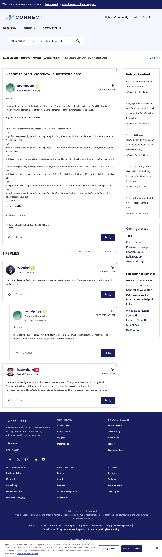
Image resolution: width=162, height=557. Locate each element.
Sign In (147, 17)
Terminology (114, 431)
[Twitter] (18, 459)
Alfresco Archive (52, 57)
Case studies (63, 425)
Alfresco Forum (134, 123)
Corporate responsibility (69, 491)
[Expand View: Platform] (34, 28)
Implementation (14, 473)
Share (22, 215)
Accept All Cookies (131, 548)
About (60, 479)
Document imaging (15, 497)
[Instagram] (27, 459)
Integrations (63, 444)
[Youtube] (43, 459)
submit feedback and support (79, 4)
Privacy (32, 525)
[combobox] (60, 41)
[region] (81, 548)
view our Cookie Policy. (27, 553)
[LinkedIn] (35, 459)
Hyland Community (117, 17)
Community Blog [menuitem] (52, 27)
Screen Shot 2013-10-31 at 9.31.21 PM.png (29, 225)
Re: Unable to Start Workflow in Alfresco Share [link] (85, 57)
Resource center (115, 425)
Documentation (115, 485)
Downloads (113, 437)
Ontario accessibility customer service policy (64, 529)
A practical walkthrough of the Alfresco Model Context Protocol (140, 202)
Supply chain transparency (118, 525)
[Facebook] (10, 459)
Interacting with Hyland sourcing (103, 529)
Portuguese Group (137, 247)
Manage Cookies (109, 548)
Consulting (11, 485)
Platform (25, 57)
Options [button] (154, 57)
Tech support (114, 491)
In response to (36, 320)
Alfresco (37, 57)
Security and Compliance (76, 525)
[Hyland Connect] (24, 17)
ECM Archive (14, 215)
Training (112, 479)
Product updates (116, 450)
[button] (9, 237)
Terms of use (55, 525)
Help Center (133, 330)
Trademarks (96, 525)
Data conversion (14, 491)
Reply (107, 237)
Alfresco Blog (133, 92)
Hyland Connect (10, 57)
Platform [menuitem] (27, 27)
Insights (61, 437)
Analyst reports (64, 431)
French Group (134, 242)
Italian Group (134, 257)
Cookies (42, 525)
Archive (18, 206)
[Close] (156, 548)
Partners (61, 485)
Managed (10, 479)
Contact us (13, 443)
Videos (111, 444)
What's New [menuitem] (9, 27)
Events (111, 473)
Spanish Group (135, 252)
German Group (135, 261)
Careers (60, 473)
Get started (51, 4)
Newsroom (62, 497)
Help (135, 17)
